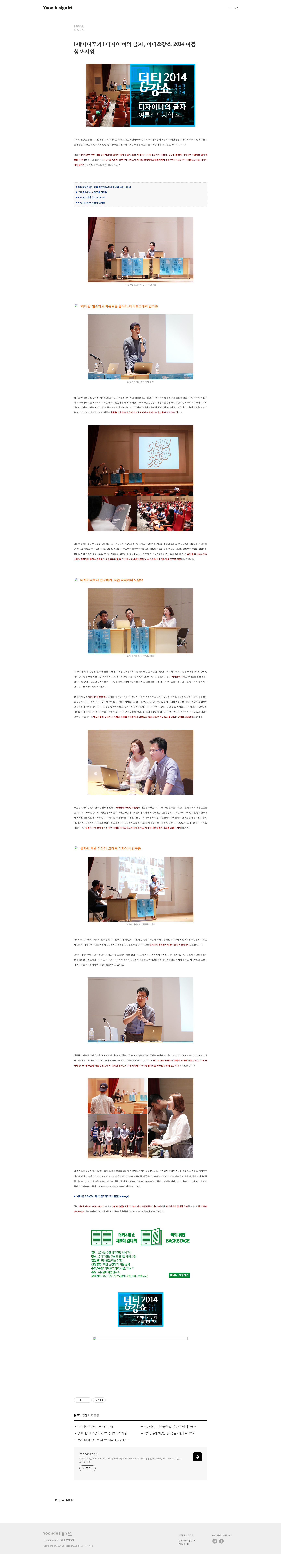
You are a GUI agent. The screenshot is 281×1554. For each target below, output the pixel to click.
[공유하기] (84, 1400)
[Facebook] (221, 1541)
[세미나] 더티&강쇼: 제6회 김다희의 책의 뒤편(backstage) (104, 1433)
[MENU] (230, 8)
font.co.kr (184, 1544)
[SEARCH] (236, 8)
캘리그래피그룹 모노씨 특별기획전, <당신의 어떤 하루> (104, 1440)
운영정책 (70, 1540)
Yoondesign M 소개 (53, 1540)
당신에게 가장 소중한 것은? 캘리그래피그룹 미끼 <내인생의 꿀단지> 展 (170, 1426)
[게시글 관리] (88, 1400)
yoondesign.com (187, 1540)
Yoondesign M (88, 1454)
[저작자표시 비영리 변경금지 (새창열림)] (110, 1400)
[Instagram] (214, 1541)
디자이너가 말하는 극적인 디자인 (96, 1426)
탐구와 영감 (79, 26)
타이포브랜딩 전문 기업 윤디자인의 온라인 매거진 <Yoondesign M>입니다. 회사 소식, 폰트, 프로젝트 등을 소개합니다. (130, 1460)
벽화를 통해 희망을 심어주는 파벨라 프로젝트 (169, 1433)
